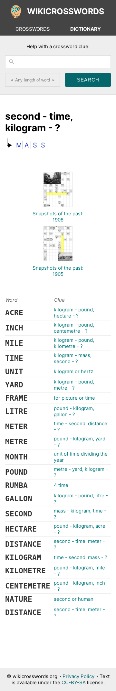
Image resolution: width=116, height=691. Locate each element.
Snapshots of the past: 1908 (58, 217)
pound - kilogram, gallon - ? (74, 411)
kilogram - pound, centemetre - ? (74, 328)
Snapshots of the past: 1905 (58, 271)
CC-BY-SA (74, 682)
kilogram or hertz (73, 371)
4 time (61, 485)
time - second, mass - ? (80, 557)
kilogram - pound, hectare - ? (74, 313)
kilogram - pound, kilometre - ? (74, 343)
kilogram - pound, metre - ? (74, 385)
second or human (73, 599)
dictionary (85, 29)
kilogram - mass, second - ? (73, 358)
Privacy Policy (78, 676)
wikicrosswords (65, 11)
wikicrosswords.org (35, 676)
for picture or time (74, 398)
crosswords (32, 29)
